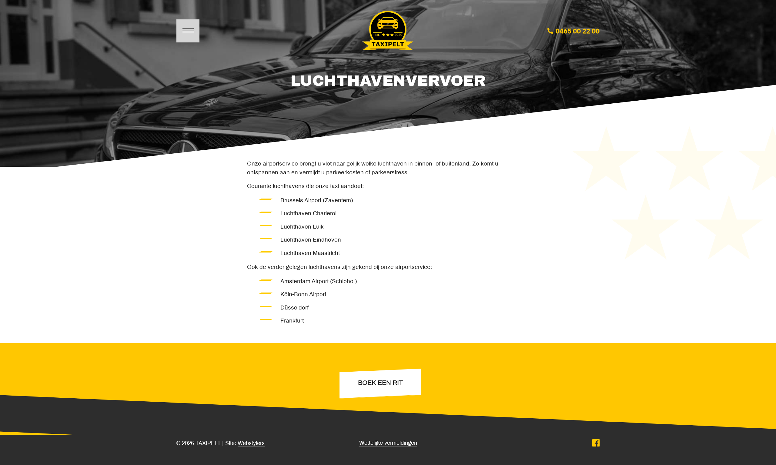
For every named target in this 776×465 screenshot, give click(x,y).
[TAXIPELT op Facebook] (596, 443)
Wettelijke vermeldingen (388, 443)
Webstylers (251, 443)
